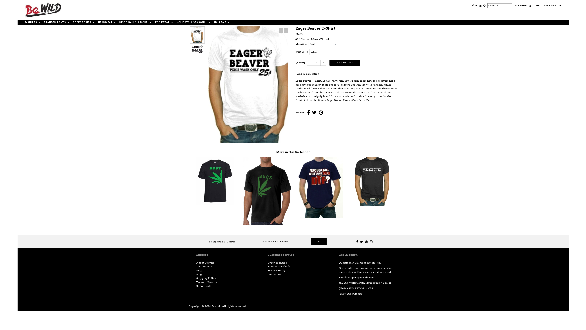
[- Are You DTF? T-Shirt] (319, 217)
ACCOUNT (521, 5)
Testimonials (204, 266)
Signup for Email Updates (222, 242)
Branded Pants (55, 22)
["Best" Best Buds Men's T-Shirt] (215, 203)
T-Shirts (31, 22)
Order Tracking (277, 262)
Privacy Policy (276, 270)
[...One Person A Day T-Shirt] (372, 205)
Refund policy (205, 286)
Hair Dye (220, 22)
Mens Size (301, 44)
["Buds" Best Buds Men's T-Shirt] (267, 223)
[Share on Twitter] (314, 113)
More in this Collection (293, 152)
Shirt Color (301, 52)
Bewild (216, 306)
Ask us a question (308, 73)
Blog (199, 274)
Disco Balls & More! (133, 22)
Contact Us (274, 274)
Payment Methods (279, 266)
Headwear (105, 22)
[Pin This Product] (321, 113)
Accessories (82, 22)
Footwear (162, 22)
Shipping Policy (206, 278)
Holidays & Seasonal (192, 22)
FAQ (199, 270)
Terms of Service (206, 282)
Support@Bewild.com (361, 277)
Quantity (300, 62)
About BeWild (205, 262)
